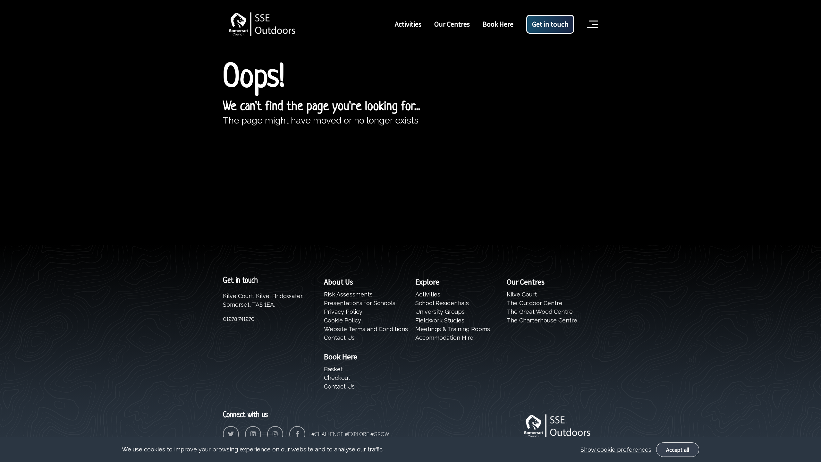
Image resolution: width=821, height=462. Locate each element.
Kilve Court (522, 294)
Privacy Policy (343, 311)
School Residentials (442, 303)
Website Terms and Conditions (366, 329)
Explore (427, 282)
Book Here (498, 24)
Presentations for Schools (359, 303)
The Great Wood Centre (540, 311)
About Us (338, 282)
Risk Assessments (348, 294)
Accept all (677, 449)
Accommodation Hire (444, 337)
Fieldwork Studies (439, 320)
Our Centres (452, 24)
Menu (591, 14)
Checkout (337, 377)
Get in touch (550, 24)
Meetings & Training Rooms (452, 329)
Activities (408, 24)
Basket (333, 369)
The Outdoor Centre (535, 303)
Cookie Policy (342, 320)
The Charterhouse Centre (542, 320)
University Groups (440, 311)
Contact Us (339, 337)
